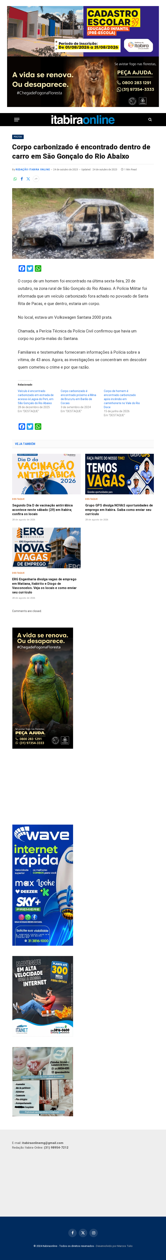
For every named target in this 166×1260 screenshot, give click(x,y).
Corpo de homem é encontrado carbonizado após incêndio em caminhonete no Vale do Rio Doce (122, 399)
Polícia (18, 137)
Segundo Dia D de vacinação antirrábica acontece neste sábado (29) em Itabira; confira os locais (42, 509)
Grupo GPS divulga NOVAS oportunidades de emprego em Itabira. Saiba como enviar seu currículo (119, 509)
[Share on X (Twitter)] (28, 179)
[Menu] (16, 119)
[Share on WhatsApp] (15, 179)
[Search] (150, 119)
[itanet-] (42, 1035)
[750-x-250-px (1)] (83, 31)
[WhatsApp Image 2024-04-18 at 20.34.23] (42, 944)
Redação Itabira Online (33, 169)
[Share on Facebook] (22, 179)
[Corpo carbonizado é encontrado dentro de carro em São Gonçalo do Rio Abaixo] (83, 223)
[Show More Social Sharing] (36, 179)
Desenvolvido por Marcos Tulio (114, 1245)
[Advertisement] (83, 787)
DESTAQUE (18, 499)
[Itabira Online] (83, 119)
